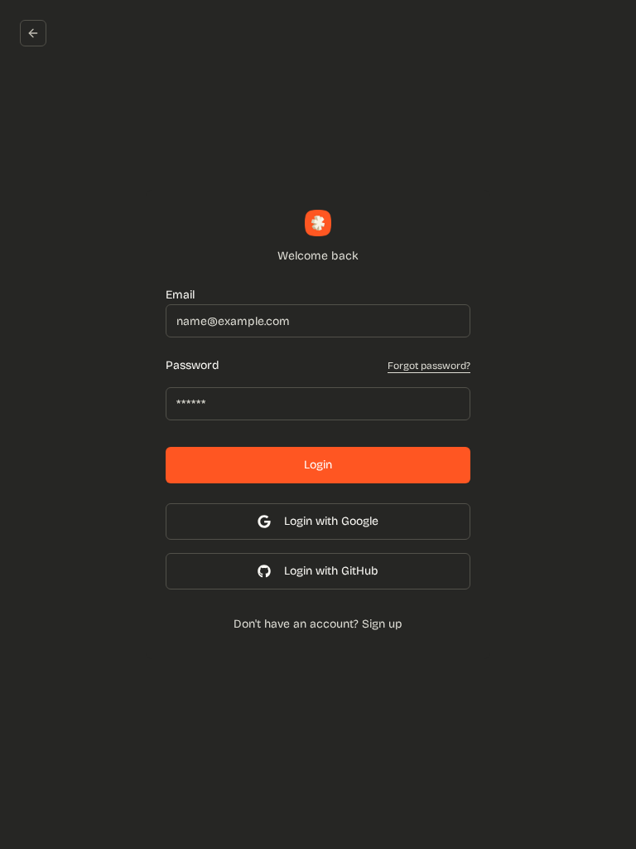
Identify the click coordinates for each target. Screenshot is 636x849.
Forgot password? (429, 365)
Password (192, 365)
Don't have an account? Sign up (318, 624)
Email (180, 295)
